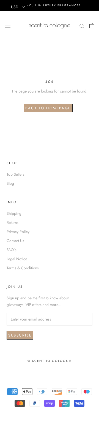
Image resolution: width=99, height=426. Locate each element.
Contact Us (15, 240)
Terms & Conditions (23, 268)
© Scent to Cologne (50, 361)
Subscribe (20, 335)
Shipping (14, 213)
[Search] (81, 25)
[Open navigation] (7, 25)
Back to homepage (48, 108)
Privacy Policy (18, 231)
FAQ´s (11, 250)
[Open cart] (91, 25)
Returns (12, 222)
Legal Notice (17, 259)
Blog (10, 183)
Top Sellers (15, 174)
